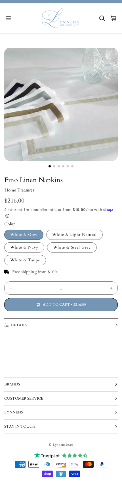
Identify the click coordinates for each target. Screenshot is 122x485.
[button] (8, 18)
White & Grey (23, 234)
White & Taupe (25, 260)
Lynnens (59, 445)
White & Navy (24, 247)
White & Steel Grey (72, 247)
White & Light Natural (74, 234)
